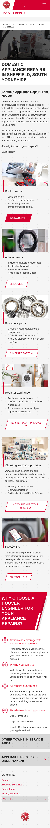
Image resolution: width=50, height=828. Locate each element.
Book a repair (14, 13)
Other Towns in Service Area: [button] (22, 741)
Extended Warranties (12, 784)
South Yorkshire (37, 24)
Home (5, 24)
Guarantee (7, 780)
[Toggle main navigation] (44, 5)
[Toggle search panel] (23, 5)
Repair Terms (8, 789)
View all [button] (7, 799)
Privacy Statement (11, 793)
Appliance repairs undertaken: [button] (18, 759)
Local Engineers (19, 24)
